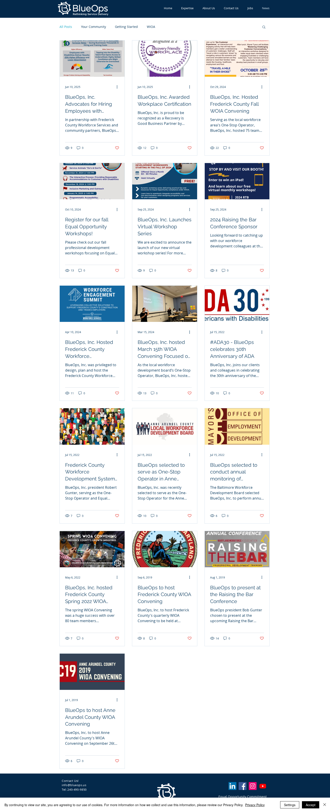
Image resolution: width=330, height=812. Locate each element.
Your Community (93, 27)
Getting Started (126, 27)
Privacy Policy (255, 805)
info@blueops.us (74, 785)
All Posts (65, 27)
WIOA (151, 27)
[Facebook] (242, 786)
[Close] (324, 804)
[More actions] (118, 87)
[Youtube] (263, 786)
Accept (310, 805)
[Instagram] (253, 786)
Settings (289, 805)
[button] (264, 27)
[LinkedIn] (232, 786)
